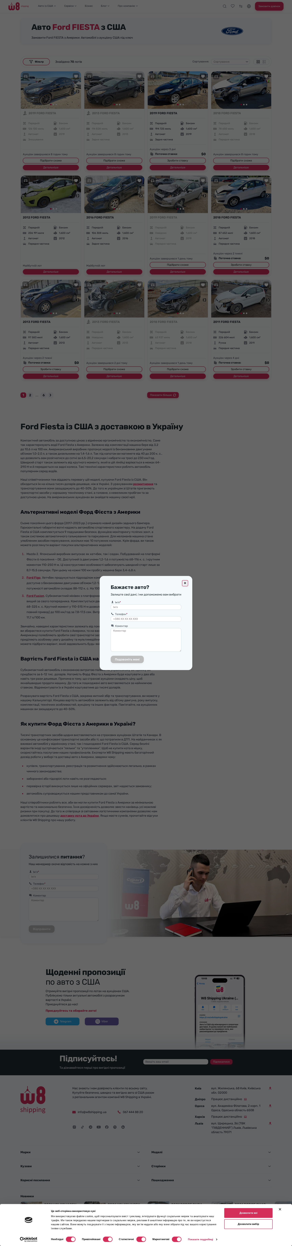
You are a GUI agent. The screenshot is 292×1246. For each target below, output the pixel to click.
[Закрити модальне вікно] (185, 583)
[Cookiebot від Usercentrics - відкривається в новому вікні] (28, 1239)
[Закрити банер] (280, 1209)
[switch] (108, 1239)
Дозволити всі (248, 1212)
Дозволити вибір (248, 1224)
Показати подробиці (200, 1239)
